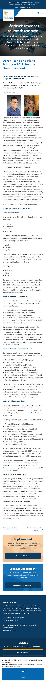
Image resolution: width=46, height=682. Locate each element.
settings (18, 666)
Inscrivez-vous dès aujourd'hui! (23, 7)
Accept (23, 671)
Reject (23, 677)
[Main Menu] (42, 13)
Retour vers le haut (10, 528)
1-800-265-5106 (17, 617)
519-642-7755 (13, 620)
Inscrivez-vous (23, 652)
